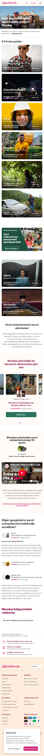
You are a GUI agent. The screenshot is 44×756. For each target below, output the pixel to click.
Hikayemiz (5, 678)
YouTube (4, 724)
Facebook (5, 718)
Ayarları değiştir (14, 749)
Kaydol (33, 3)
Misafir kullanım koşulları (31, 684)
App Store (27, 701)
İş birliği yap (5, 693)
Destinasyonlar (6, 687)
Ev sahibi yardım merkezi (9, 701)
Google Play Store (29, 704)
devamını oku (17, 33)
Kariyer (4, 681)
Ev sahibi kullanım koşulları (10, 707)
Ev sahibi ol (5, 710)
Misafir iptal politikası (30, 681)
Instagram (5, 721)
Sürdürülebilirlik (7, 684)
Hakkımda (35, 68)
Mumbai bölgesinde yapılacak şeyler (18, 620)
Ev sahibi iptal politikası (9, 704)
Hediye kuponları (7, 690)
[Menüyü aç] (40, 3)
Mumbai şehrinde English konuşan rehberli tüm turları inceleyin (22, 504)
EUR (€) (34, 666)
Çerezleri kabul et (30, 749)
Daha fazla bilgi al (11, 248)
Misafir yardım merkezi (31, 678)
